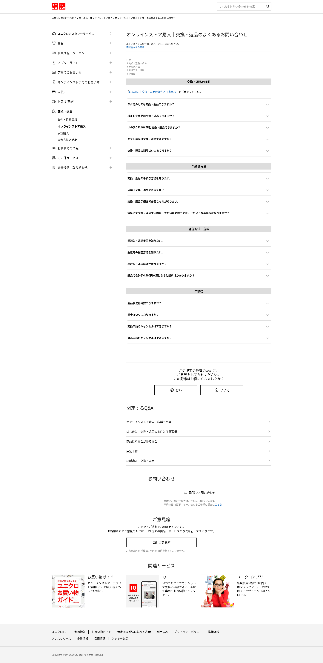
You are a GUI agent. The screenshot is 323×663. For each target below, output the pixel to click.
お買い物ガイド (101, 632)
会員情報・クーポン (71, 53)
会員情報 (80, 632)
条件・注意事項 (67, 119)
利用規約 (162, 632)
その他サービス (68, 158)
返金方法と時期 (67, 140)
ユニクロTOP (60, 632)
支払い (62, 92)
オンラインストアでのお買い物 (78, 82)
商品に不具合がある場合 (141, 441)
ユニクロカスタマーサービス (76, 34)
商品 (61, 43)
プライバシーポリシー (188, 632)
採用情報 (99, 638)
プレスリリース (61, 638)
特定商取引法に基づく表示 (134, 632)
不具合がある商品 (135, 47)
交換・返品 (82, 18)
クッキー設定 (119, 638)
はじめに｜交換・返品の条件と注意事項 (152, 91)
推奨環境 (213, 632)
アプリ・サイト (68, 62)
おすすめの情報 (68, 148)
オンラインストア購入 (101, 18)
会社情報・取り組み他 (72, 167)
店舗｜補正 (133, 451)
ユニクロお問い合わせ (63, 18)
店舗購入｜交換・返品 (140, 461)
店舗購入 (63, 133)
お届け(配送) (66, 101)
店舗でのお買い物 (69, 72)
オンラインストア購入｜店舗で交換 (148, 422)
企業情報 (82, 638)
